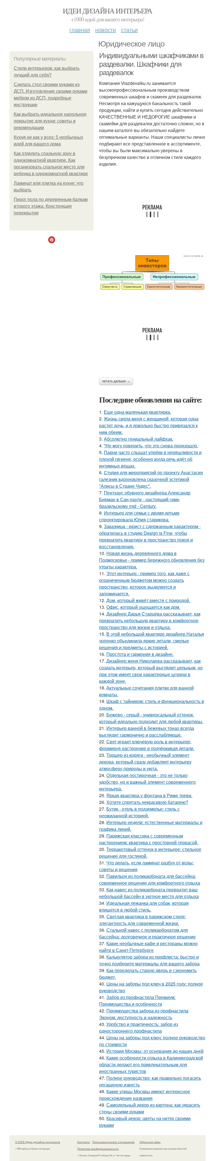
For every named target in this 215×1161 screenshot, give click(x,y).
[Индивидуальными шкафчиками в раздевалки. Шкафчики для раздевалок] (152, 272)
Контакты (83, 1142)
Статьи (129, 30)
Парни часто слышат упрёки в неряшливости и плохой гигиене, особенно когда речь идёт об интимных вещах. (150, 459)
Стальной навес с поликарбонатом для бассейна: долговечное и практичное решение (147, 933)
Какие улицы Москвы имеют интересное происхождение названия (144, 1094)
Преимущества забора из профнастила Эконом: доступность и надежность (143, 1014)
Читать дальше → (116, 381)
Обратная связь (150, 1142)
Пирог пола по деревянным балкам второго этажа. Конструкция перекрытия (51, 206)
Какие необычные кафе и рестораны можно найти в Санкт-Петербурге (148, 946)
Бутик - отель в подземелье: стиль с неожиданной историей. (139, 812)
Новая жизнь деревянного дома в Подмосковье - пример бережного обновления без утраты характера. (151, 560)
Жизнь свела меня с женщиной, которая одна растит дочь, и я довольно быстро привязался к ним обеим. (148, 425)
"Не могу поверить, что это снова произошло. (151, 445)
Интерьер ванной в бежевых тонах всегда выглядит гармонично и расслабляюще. (146, 731)
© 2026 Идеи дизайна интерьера (37, 1142)
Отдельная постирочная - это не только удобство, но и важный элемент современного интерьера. (147, 782)
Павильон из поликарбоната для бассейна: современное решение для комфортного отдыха (149, 879)
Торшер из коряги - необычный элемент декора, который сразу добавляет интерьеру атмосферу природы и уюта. (145, 762)
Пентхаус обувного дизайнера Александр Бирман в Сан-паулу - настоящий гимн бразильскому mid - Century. (144, 499)
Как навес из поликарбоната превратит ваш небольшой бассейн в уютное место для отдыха (149, 892)
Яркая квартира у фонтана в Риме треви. (149, 795)
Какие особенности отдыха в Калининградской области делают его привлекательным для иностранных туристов (151, 1064)
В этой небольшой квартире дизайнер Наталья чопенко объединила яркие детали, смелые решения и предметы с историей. (151, 641)
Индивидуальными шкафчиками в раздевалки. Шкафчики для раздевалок (151, 64)
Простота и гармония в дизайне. (140, 654)
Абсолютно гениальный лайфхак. (138, 439)
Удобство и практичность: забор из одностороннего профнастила (138, 1027)
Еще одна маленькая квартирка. (137, 412)
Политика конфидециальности (98, 1149)
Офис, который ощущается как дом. (143, 607)
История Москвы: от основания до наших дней (155, 1051)
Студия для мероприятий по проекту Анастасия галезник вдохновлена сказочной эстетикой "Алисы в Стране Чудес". (151, 479)
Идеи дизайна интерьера (107, 10)
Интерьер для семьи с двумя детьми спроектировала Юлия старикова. (139, 516)
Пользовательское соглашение (113, 1142)
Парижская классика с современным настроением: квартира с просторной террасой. (148, 839)
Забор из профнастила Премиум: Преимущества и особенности (137, 1000)
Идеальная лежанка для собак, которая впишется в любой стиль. (144, 906)
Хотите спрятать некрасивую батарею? (147, 802)
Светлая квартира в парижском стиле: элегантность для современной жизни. (142, 919)
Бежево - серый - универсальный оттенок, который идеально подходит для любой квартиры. (151, 718)
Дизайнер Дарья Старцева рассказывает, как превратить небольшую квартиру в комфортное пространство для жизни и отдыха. (149, 620)
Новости (105, 30)
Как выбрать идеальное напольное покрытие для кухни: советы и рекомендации (50, 121)
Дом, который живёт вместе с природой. (148, 600)
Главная (79, 30)
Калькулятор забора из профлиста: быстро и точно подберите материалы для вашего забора (149, 960)
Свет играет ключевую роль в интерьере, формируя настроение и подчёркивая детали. (146, 744)
